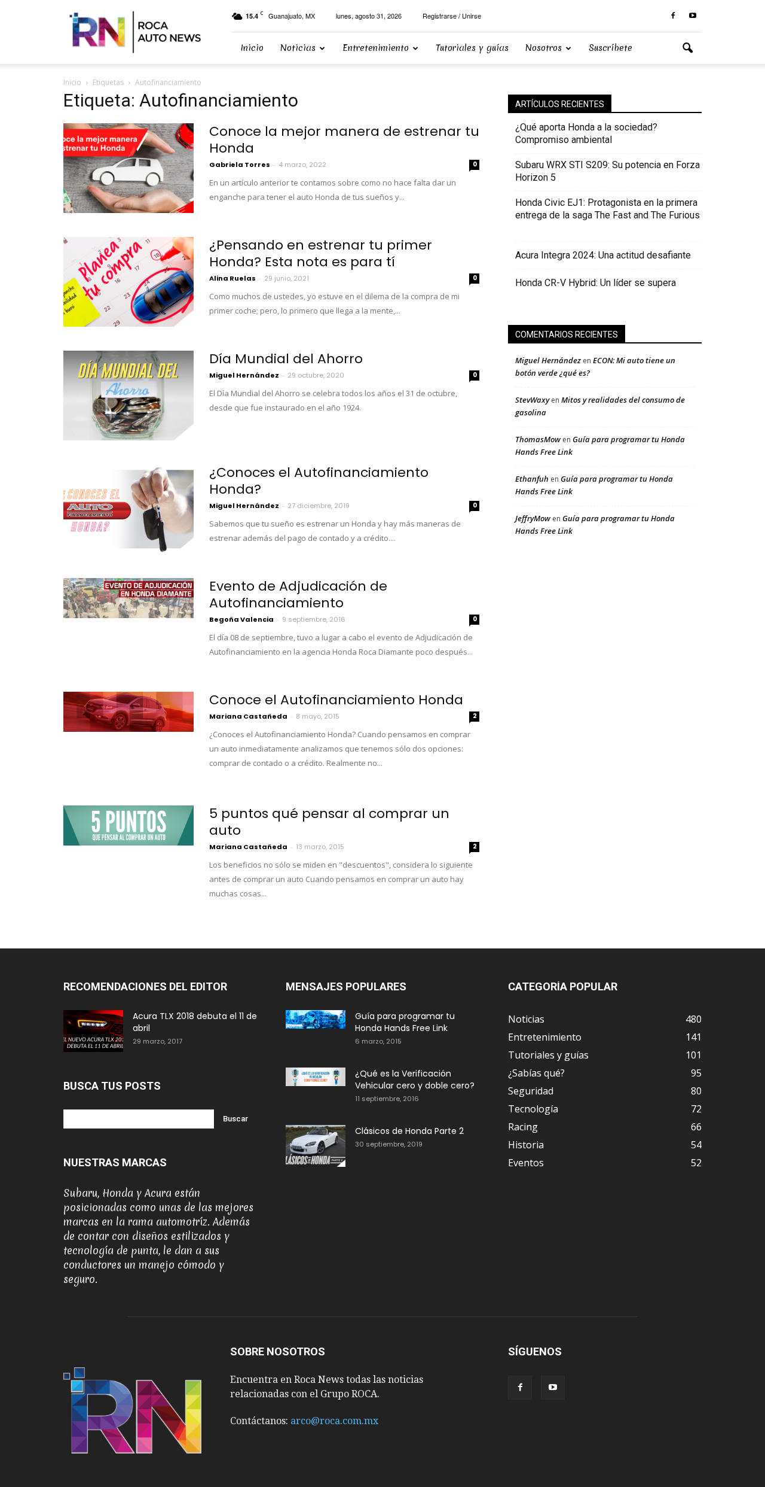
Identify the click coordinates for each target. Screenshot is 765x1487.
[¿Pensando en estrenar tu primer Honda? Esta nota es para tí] (128, 282)
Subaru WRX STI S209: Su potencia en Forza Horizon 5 (607, 171)
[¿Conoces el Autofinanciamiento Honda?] (128, 509)
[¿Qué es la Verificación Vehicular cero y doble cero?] (315, 1077)
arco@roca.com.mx (334, 1421)
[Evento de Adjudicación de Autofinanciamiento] (128, 598)
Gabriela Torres (239, 164)
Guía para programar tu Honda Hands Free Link (405, 1022)
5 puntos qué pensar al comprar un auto (329, 822)
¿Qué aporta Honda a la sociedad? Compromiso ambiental (586, 133)
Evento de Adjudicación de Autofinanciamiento (298, 594)
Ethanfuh (532, 478)
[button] (687, 48)
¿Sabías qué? (536, 1072)
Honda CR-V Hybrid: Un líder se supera (595, 282)
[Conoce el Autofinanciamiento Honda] (128, 712)
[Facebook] (673, 16)
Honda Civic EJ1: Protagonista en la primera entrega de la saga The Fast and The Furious (607, 215)
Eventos (526, 1162)
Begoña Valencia (241, 619)
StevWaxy (532, 399)
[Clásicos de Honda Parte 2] (315, 1146)
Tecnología (533, 1108)
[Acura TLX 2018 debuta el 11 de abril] (93, 1031)
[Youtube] (693, 16)
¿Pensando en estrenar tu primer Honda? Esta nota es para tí (320, 253)
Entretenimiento (375, 48)
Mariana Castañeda (248, 716)
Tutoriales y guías (472, 48)
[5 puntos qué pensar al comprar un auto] (128, 825)
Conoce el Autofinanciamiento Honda (336, 700)
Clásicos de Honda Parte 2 (409, 1131)
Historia (526, 1144)
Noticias (298, 48)
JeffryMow (532, 518)
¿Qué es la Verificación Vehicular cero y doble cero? (415, 1079)
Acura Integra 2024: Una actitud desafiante (603, 255)
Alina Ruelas (232, 278)
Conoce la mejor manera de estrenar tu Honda (344, 139)
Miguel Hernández (244, 375)
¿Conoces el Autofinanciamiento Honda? (319, 480)
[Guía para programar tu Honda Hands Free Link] (315, 1019)
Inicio (252, 48)
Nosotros (543, 48)
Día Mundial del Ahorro (286, 358)
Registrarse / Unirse (452, 15)
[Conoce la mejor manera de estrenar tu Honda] (128, 168)
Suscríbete (610, 48)
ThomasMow (538, 439)
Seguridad (530, 1090)
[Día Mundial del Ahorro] (128, 395)
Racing (523, 1126)
